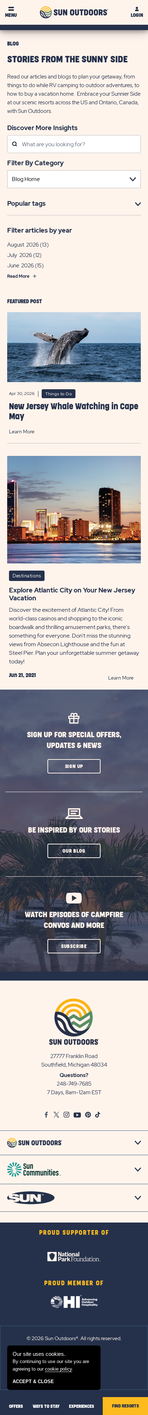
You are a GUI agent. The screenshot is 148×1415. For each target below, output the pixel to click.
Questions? (74, 1075)
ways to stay (46, 1406)
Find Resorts (125, 1406)
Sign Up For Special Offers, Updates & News (74, 740)
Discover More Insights (42, 128)
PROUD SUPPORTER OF (74, 1233)
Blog (13, 44)
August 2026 (23, 244)
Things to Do (58, 394)
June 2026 (20, 265)
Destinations (27, 576)
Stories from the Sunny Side (67, 59)
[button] (74, 766)
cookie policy (58, 1369)
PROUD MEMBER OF (74, 1283)
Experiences (81, 1406)
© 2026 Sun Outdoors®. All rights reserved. (74, 1338)
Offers (16, 1406)
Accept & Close (33, 1381)
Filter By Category (35, 163)
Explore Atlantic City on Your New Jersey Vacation (72, 594)
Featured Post (24, 301)
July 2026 (19, 255)
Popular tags (26, 203)
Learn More (21, 431)
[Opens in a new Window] (74, 1256)
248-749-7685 (74, 1083)
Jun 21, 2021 (22, 675)
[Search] (14, 144)
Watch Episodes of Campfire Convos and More (74, 920)
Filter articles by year (39, 230)
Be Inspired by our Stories (74, 830)
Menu (11, 15)
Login (137, 15)
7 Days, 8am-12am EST (74, 1092)
